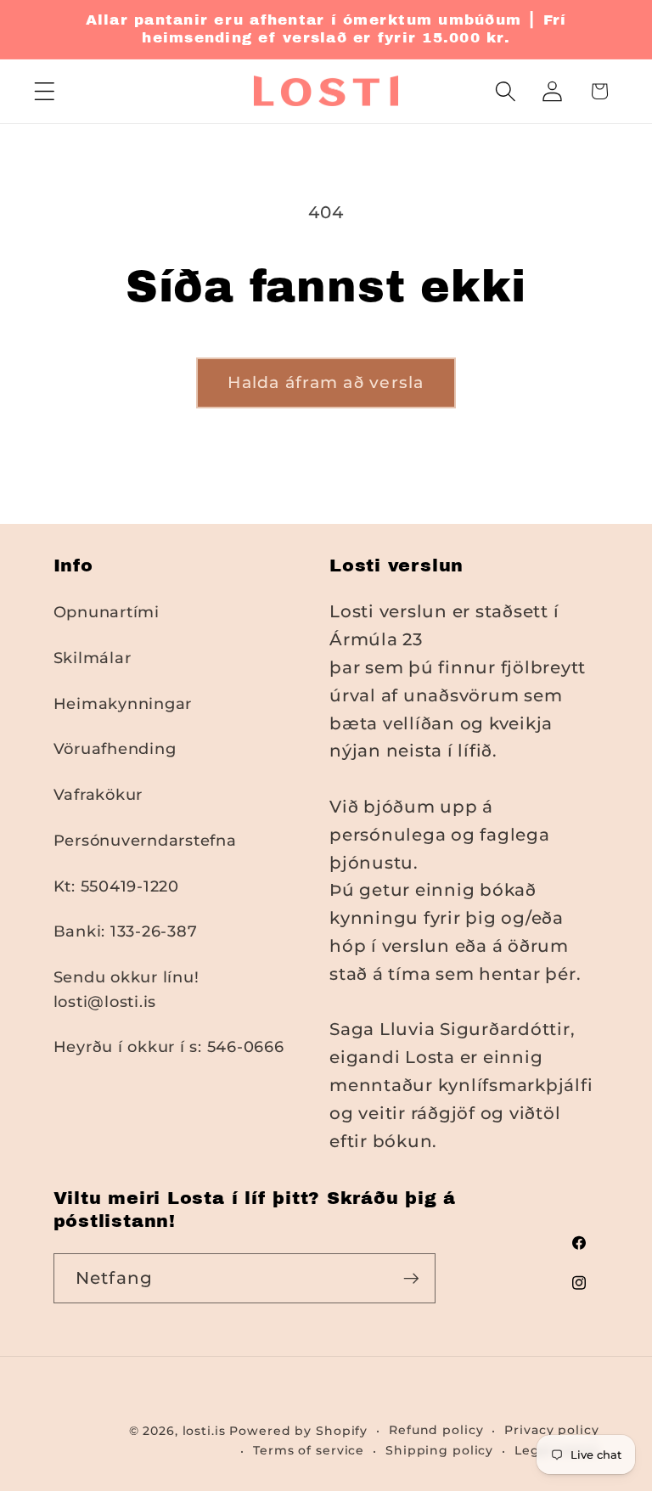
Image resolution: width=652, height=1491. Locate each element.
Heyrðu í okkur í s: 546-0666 (168, 1046)
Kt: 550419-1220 (116, 886)
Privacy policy (551, 1430)
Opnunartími (106, 612)
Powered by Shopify (298, 1431)
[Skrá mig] (411, 1278)
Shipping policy (439, 1450)
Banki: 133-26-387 (125, 931)
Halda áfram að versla (326, 382)
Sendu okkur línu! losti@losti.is (126, 989)
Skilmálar (92, 658)
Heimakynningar (123, 703)
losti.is (204, 1431)
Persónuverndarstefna (145, 840)
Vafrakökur (98, 794)
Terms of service (308, 1450)
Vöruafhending (115, 748)
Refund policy (436, 1430)
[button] (44, 91)
